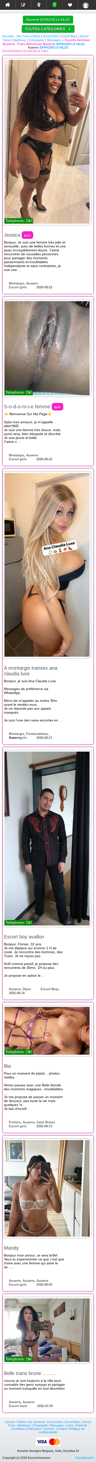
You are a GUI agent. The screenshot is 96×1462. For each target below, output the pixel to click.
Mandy (11, 1248)
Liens (69, 1425)
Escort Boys (69, 36)
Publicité (81, 1425)
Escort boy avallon (24, 936)
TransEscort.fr (84, 1458)
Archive (49, 1429)
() (55, 20)
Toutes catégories (48, 29)
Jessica (17, 235)
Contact (61, 1429)
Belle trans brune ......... (30, 1373)
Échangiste (36, 40)
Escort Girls (51, 36)
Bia (7, 1066)
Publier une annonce (31, 1422)
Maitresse (19, 40)
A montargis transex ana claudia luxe (30, 670)
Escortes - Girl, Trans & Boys (21, 36)
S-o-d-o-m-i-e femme (32, 406)
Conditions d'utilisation (26, 1429)
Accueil (10, 1422)
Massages (54, 40)
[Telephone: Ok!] (47, 141)
